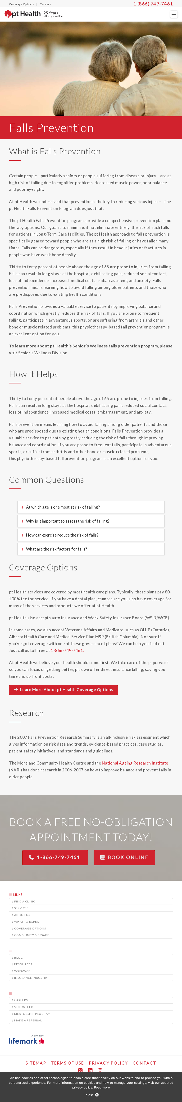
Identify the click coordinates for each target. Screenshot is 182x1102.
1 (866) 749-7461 (153, 3)
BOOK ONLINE (128, 857)
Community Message (31, 935)
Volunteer (23, 1007)
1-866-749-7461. (67, 650)
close (90, 1095)
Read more (102, 1087)
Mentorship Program (32, 1013)
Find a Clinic (24, 901)
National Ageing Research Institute (135, 762)
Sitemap (36, 1063)
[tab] (91, 507)
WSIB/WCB (22, 971)
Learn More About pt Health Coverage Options (66, 689)
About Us (22, 915)
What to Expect (27, 921)
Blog (18, 957)
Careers (21, 1000)
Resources (23, 964)
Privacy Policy (108, 1063)
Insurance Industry (31, 977)
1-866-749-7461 (59, 857)
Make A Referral (28, 1020)
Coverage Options (30, 928)
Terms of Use (67, 1063)
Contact (144, 1063)
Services (21, 908)
